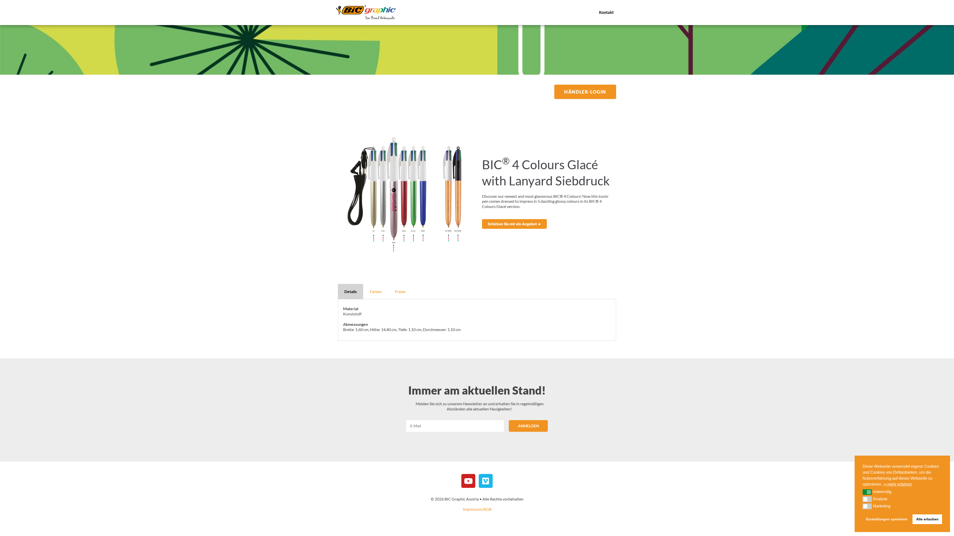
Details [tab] (350, 291)
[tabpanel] (477, 320)
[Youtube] (468, 481)
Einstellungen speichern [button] (887, 519)
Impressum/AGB (477, 509)
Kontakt (606, 12)
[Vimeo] (486, 481)
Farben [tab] (376, 291)
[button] (514, 224)
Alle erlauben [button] (927, 519)
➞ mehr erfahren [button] (897, 484)
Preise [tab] (400, 291)
